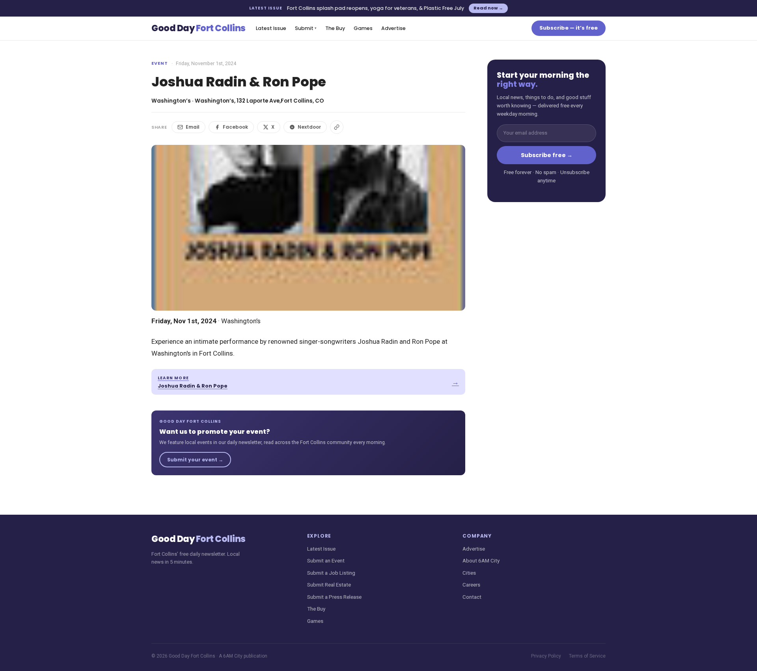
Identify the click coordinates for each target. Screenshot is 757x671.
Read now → (488, 8)
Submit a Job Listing (331, 573)
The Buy (335, 28)
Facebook (235, 127)
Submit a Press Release (334, 597)
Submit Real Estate (329, 584)
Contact (471, 597)
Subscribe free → (546, 155)
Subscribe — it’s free (568, 28)
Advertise (393, 28)
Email (193, 127)
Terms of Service (587, 656)
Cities (469, 573)
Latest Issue (271, 28)
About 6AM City (481, 560)
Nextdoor (309, 127)
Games (363, 28)
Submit (306, 28)
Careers (471, 584)
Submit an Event (326, 560)
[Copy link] (336, 127)
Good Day (198, 28)
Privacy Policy (546, 656)
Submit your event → (195, 459)
